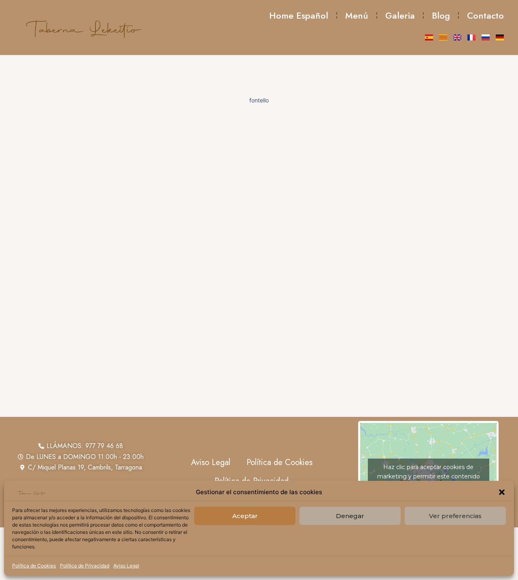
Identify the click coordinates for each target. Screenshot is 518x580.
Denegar (350, 516)
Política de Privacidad (84, 566)
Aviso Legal (126, 566)
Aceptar (245, 516)
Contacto (485, 15)
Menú (356, 15)
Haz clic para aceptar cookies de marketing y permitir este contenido (428, 471)
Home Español (298, 15)
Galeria (400, 15)
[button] (502, 492)
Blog (441, 15)
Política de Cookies (34, 566)
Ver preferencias (455, 516)
